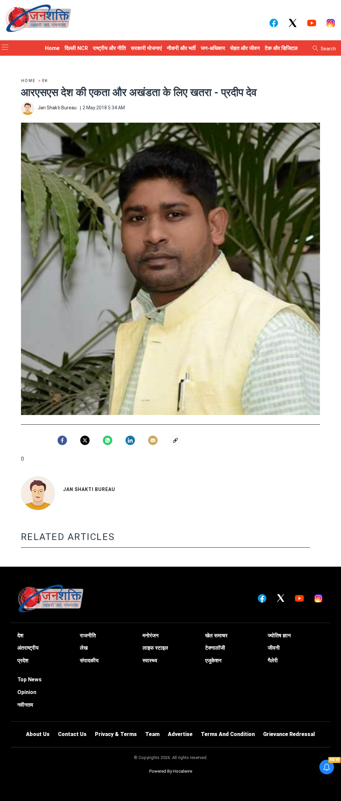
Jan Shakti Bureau (89, 489)
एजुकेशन (213, 660)
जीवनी (274, 648)
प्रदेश (22, 660)
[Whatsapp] (108, 440)
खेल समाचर (216, 635)
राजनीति (88, 635)
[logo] (38, 18)
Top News (29, 679)
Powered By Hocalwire (170, 771)
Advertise (180, 734)
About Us (38, 734)
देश (20, 635)
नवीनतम (25, 705)
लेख (84, 648)
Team (152, 734)
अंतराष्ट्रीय (28, 648)
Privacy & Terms (116, 734)
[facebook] (62, 440)
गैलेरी (273, 660)
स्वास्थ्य (150, 660)
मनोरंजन (151, 635)
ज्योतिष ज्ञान (279, 635)
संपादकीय (89, 660)
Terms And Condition (228, 734)
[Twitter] (85, 440)
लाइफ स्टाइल (155, 648)
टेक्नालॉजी (215, 648)
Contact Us (72, 734)
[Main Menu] (5, 48)
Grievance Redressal (289, 734)
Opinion (26, 692)
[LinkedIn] (130, 440)
